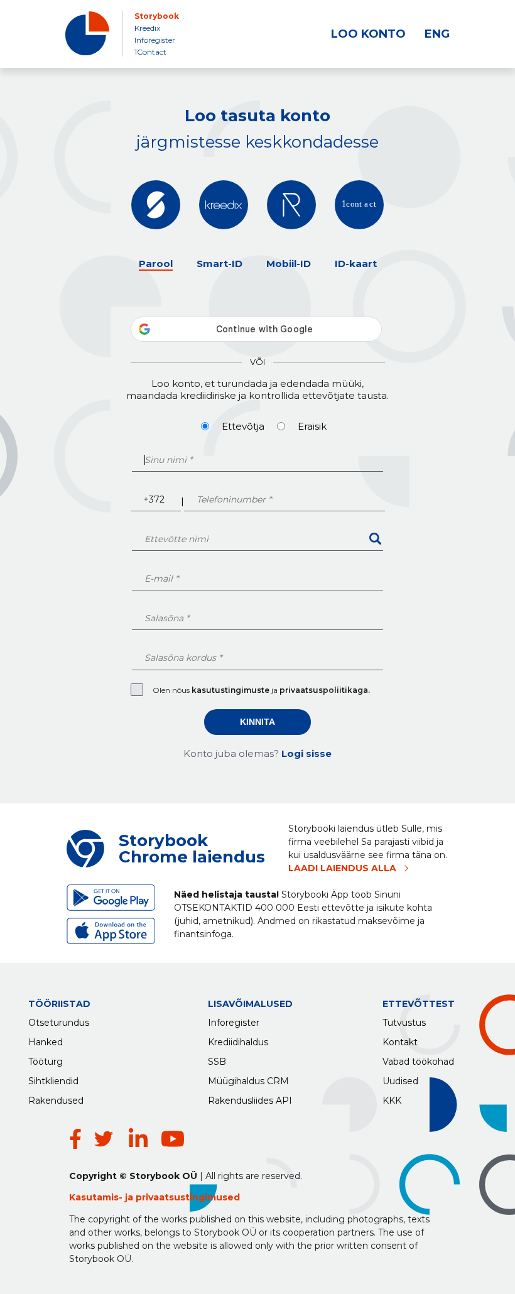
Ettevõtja (243, 426)
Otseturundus (58, 1022)
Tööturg (45, 1061)
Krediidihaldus (238, 1042)
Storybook (156, 16)
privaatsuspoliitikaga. (324, 690)
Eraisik (312, 426)
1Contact (150, 52)
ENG (437, 34)
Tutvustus (404, 1022)
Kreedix (147, 28)
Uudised (400, 1081)
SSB (217, 1061)
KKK (391, 1100)
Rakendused (56, 1100)
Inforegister (154, 40)
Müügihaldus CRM (248, 1081)
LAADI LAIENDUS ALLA (342, 868)
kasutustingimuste (231, 690)
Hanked (45, 1042)
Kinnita (257, 722)
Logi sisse (306, 753)
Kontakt (400, 1042)
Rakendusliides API (250, 1100)
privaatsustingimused (188, 1197)
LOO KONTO (368, 34)
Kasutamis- (97, 1197)
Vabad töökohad (418, 1061)
